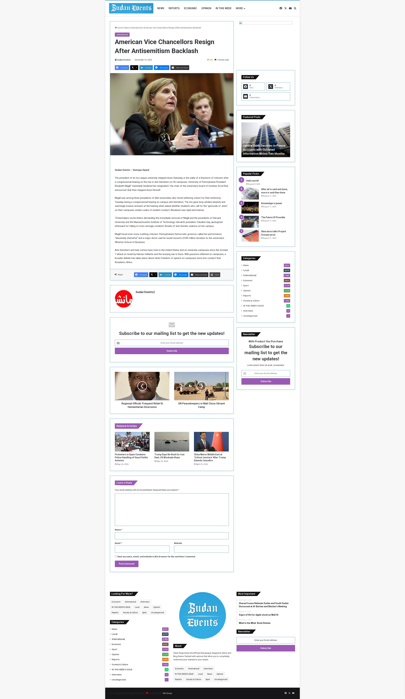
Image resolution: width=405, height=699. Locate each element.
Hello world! (252, 180)
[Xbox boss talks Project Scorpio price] (250, 236)
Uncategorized (250, 316)
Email (118, 543)
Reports (174, 8)
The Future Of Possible (273, 217)
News (160, 8)
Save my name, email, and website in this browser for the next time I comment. (156, 556)
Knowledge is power (271, 203)
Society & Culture (251, 300)
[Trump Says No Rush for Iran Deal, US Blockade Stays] (171, 441)
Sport (246, 285)
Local (246, 270)
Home (120, 28)
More (239, 8)
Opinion (206, 8)
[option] (265, 139)
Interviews (248, 310)
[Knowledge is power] (250, 208)
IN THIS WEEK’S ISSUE (253, 305)
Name (118, 530)
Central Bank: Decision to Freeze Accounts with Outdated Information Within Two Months (264, 149)
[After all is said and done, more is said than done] (250, 194)
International (136, 28)
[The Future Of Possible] (250, 222)
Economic (190, 8)
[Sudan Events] (131, 8)
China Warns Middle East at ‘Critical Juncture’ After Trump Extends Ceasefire (210, 457)
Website (178, 543)
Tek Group (167, 693)
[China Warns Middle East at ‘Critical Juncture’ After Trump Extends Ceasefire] (211, 441)
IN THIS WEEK (223, 8)
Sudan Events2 (124, 60)
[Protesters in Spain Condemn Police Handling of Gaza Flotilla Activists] (132, 441)
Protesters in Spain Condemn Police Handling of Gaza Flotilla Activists (131, 457)
